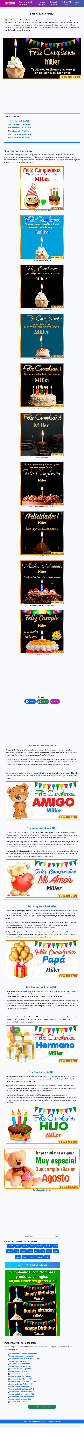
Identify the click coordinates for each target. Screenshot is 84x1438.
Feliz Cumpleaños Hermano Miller (20, 134)
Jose (30, 1251)
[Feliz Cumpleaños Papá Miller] (42, 959)
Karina (32, 1257)
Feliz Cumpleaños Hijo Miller (19, 138)
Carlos (25, 1246)
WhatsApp (44, 701)
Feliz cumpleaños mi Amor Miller (20, 128)
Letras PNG (77, 3)
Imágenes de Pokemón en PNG (20, 1366)
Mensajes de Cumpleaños (54, 3)
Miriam (40, 1257)
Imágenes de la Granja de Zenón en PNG (23, 1354)
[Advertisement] (42, 95)
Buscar (57, 1237)
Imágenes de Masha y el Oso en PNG (22, 1356)
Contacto (58, 1421)
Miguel (10, 1251)
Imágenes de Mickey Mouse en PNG (22, 1389)
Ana (43, 1251)
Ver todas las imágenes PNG (42, 1407)
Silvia (18, 1257)
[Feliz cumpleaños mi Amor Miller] (42, 878)
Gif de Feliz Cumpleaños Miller (19, 121)
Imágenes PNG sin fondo (67, 3)
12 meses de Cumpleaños (41, 3)
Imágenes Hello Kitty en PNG (19, 1387)
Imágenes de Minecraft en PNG (20, 1376)
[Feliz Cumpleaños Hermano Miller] (42, 1044)
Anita (36, 1251)
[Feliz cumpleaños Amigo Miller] (42, 800)
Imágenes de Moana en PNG (19, 1374)
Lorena (23, 1251)
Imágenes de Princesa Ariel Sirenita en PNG (25, 1359)
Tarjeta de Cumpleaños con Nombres (26, 3)
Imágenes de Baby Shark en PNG (21, 1379)
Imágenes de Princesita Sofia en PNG (22, 1397)
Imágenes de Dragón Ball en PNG (21, 1392)
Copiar (56, 701)
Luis (55, 1246)
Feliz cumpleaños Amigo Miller (19, 124)
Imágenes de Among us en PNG (20, 1399)
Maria (55, 1251)
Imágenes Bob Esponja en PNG (20, 1371)
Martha (18, 1246)
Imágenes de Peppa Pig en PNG (20, 1369)
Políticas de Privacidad (49, 1421)
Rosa (16, 1251)
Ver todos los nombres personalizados (32, 1265)
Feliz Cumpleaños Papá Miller (19, 131)
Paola (46, 1257)
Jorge (32, 1246)
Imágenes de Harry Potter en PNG (21, 1384)
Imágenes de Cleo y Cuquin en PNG (22, 1394)
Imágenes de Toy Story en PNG (20, 1402)
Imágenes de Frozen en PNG (19, 1361)
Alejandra (48, 1246)
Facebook (32, 701)
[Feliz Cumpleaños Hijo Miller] (42, 1125)
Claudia (10, 1246)
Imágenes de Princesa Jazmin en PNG (23, 1381)
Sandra (25, 1257)
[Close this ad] (82, 1425)
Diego (49, 1251)
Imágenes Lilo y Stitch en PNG (20, 1364)
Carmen (39, 1246)
